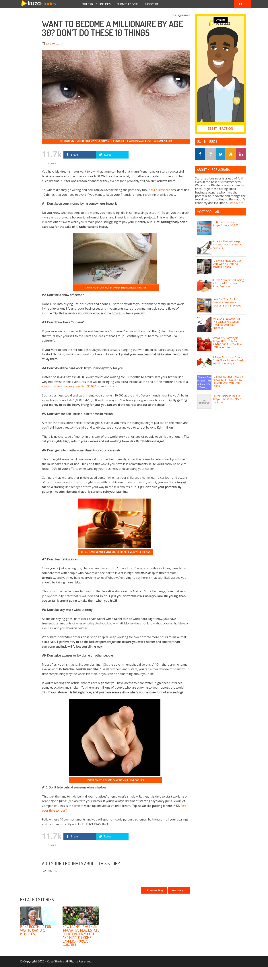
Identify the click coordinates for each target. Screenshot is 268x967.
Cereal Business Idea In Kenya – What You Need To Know (226, 399)
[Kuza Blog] (38, 4)
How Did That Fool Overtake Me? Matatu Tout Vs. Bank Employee (226, 302)
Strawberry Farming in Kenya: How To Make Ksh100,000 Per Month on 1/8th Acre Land (227, 342)
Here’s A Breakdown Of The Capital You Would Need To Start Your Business (226, 323)
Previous (176, 900)
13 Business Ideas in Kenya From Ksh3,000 (225, 223)
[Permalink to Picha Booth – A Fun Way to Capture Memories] (38, 916)
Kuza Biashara (160, 190)
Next (185, 900)
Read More (235, 203)
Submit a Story (127, 4)
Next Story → (179, 890)
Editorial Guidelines (96, 4)
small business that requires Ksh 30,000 (69, 386)
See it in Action (220, 128)
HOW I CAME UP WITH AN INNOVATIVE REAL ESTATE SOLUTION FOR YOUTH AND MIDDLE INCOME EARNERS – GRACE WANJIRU (81, 935)
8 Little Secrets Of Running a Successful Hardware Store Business (228, 283)
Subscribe (151, 4)
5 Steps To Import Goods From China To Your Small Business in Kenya (227, 360)
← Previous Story (154, 890)
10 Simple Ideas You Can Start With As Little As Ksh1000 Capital (227, 264)
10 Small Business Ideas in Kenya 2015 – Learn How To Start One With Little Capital (228, 381)
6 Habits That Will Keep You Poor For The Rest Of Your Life (227, 244)
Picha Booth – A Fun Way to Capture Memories (35, 930)
